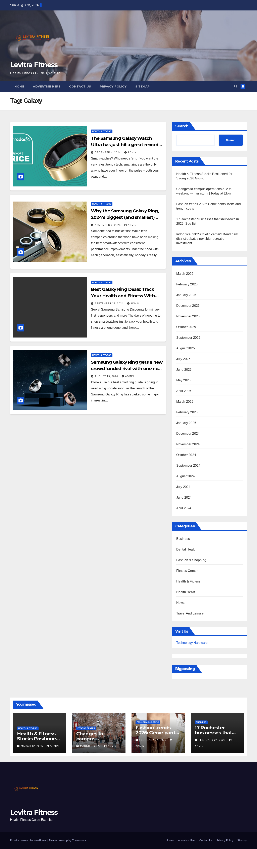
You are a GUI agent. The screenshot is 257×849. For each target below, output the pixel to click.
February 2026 (187, 284)
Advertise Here (46, 86)
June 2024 (184, 497)
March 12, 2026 (32, 746)
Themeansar (79, 840)
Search (182, 126)
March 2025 (185, 401)
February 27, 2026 (153, 740)
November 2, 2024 (108, 225)
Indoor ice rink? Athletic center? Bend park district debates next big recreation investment (207, 239)
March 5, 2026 (90, 746)
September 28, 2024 (109, 303)
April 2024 (183, 508)
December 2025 (188, 305)
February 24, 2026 (212, 740)
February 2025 (187, 412)
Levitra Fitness (34, 65)
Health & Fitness (101, 131)
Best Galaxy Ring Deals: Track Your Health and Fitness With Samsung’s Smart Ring (123, 296)
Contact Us (80, 86)
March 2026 (185, 273)
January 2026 (186, 295)
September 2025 (188, 337)
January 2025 (186, 423)
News (180, 602)
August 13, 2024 (107, 376)
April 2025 (183, 391)
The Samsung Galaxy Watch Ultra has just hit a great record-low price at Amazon (125, 145)
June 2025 (184, 369)
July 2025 (183, 359)
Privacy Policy (113, 86)
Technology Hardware (192, 642)
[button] (235, 86)
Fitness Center (187, 570)
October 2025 (186, 327)
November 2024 (188, 444)
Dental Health (186, 549)
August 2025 (185, 348)
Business (183, 538)
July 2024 (183, 487)
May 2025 (183, 380)
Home (19, 86)
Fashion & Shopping (191, 560)
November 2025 (188, 316)
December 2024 (188, 433)
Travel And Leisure (190, 613)
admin (132, 152)
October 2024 (186, 455)
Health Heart (185, 592)
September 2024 (188, 465)
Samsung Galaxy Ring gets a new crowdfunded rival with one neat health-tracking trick (127, 368)
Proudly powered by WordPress (28, 840)
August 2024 (185, 476)
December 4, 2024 (108, 152)
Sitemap (142, 86)
